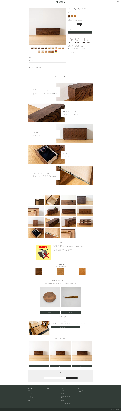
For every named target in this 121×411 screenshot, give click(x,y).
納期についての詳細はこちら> (72, 54)
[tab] (70, 48)
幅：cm (75, 20)
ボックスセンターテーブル (32, 394)
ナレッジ (45, 390)
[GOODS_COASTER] (50, 297)
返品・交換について (64, 399)
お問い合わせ (63, 404)
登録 (72, 377)
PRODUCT (53, 5)
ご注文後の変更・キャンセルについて (66, 396)
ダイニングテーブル (31, 391)
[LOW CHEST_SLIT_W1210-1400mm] (60, 351)
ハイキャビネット (30, 399)
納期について (63, 400)
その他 (29, 400)
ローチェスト (30, 396)
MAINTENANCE (64, 5)
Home (44, 5)
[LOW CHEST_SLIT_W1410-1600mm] (82, 351)
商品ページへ (50, 312)
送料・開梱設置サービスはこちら (65, 327)
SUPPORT (70, 5)
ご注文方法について (64, 390)
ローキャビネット (30, 397)
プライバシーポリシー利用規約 (65, 403)
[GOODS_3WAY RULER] (71, 297)
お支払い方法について (64, 394)
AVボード (29, 390)
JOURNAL (59, 5)
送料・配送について (64, 391)
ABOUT (48, 5)
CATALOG (76, 5)
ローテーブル (30, 393)
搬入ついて (63, 393)
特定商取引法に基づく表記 (65, 402)
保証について (63, 397)
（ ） (119, 1)
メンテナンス (46, 391)
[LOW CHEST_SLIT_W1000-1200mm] (39, 351)
